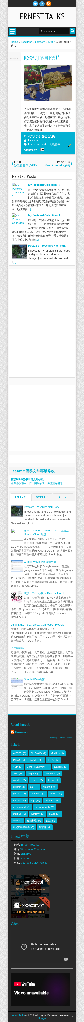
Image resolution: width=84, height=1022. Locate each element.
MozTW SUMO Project (33, 862)
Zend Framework (36, 767)
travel (52, 814)
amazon (58, 767)
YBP (15, 767)
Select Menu (12, 31)
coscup (34, 780)
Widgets (14, 58)
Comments (42, 497)
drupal (51, 780)
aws (15, 773)
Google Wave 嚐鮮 (35, 679)
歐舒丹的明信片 (42, 58)
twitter (35, 3)
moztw (16, 800)
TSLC (51, 760)
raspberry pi (19, 807)
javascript (36, 793)
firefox (46, 787)
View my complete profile (61, 738)
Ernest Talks (42, 16)
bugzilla (32, 773)
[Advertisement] (47, 418)
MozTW (24, 858)
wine (15, 820)
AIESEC (17, 753)
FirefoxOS (36, 753)
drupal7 (17, 787)
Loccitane (34, 144)
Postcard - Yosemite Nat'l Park (41, 507)
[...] (29, 209)
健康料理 (32, 820)
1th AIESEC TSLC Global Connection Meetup (37, 624)
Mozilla (54, 753)
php (32, 800)
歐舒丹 (56, 144)
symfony (35, 814)
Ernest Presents (29, 844)
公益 (48, 820)
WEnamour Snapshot (32, 849)
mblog (53, 793)
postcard (46, 144)
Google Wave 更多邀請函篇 (40, 561)
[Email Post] (41, 150)
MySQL (17, 760)
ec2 (32, 787)
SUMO (33, 760)
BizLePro (25, 853)
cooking (17, 780)
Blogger (42, 1018)
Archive (63, 497)
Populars (20, 497)
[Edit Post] (69, 146)
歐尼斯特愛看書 (21, 827)
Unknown (33, 140)
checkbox (50, 773)
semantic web (42, 807)
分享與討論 (17, 648)
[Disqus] (42, 323)
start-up (17, 814)
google (16, 793)
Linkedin (42, 3)
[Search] (72, 31)
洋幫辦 (42, 827)
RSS (48, 3)
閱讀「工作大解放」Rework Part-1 (44, 593)
